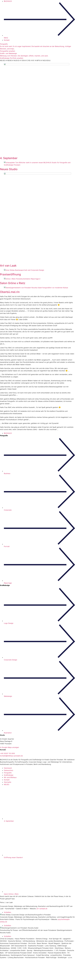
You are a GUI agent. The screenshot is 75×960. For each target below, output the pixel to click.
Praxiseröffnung (10, 274)
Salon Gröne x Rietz (12, 283)
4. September (8, 158)
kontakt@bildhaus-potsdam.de (11, 756)
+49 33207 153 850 (7, 753)
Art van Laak (8, 265)
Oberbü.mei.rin (10, 292)
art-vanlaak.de (42, 909)
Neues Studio (8, 169)
